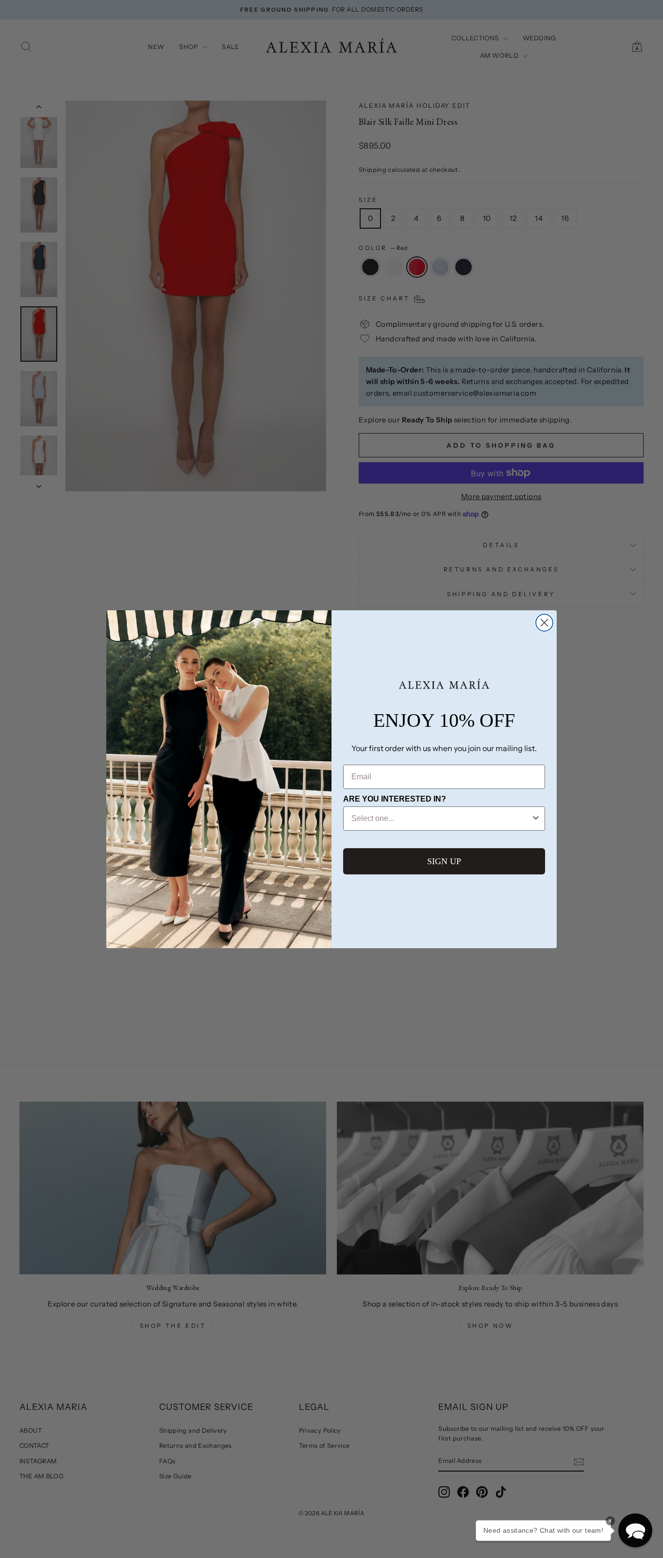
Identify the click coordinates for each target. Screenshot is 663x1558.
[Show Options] (536, 818)
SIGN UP (444, 861)
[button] (635, 1530)
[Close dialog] (544, 622)
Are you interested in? (394, 799)
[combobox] (441, 818)
